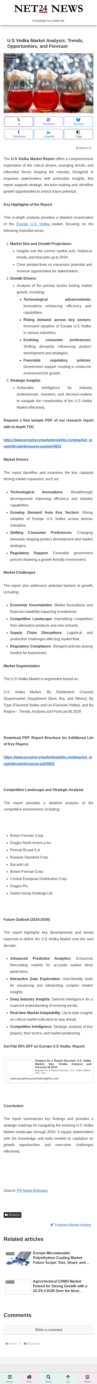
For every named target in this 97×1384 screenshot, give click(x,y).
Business (14, 1214)
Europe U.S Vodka (34, 224)
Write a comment (48, 1330)
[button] (78, 134)
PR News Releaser (32, 1190)
